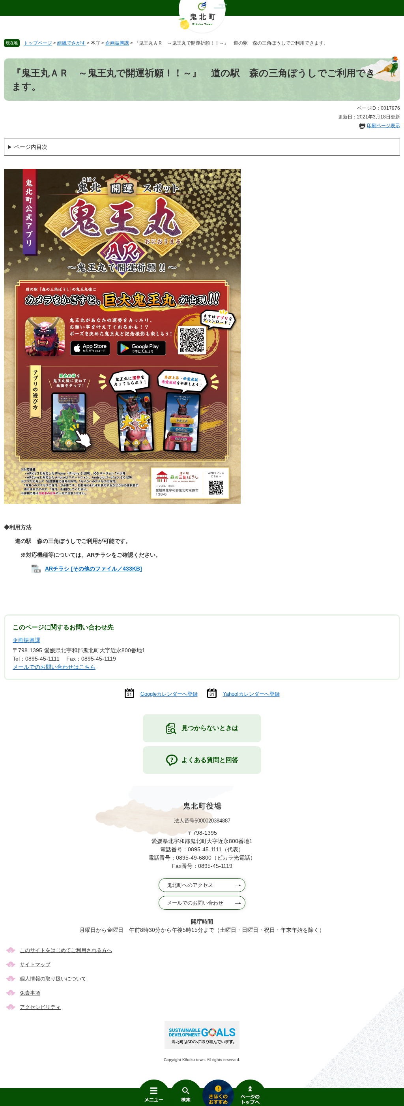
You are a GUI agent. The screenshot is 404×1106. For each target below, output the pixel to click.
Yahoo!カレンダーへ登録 (251, 694)
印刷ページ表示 (383, 125)
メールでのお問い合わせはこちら (54, 667)
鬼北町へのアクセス (190, 885)
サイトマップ (35, 964)
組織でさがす (71, 43)
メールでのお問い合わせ (195, 903)
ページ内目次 (30, 147)
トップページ (38, 43)
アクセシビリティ (40, 1007)
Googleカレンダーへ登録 (169, 694)
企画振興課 (117, 43)
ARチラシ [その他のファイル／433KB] (93, 568)
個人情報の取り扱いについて (53, 979)
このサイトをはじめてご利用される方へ (66, 950)
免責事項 (30, 993)
